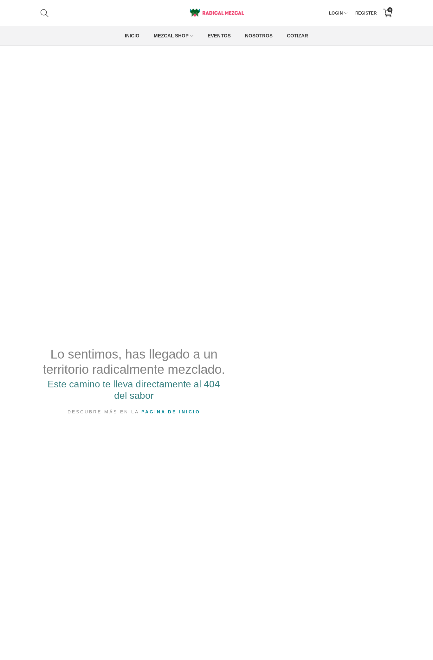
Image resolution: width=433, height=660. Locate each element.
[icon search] (111, 13)
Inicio (132, 35)
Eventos (219, 35)
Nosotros (259, 35)
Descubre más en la (134, 411)
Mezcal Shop (171, 35)
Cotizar (297, 35)
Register (366, 13)
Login (336, 13)
